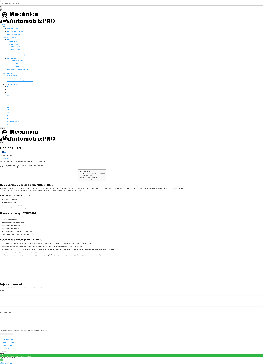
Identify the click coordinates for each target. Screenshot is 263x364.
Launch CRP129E (16, 52)
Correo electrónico (6, 297)
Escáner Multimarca (14, 66)
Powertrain (5, 158)
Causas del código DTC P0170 (88, 177)
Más (3, 24)
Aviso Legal (5, 348)
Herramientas (8, 73)
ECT (8, 116)
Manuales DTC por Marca (14, 34)
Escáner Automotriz (10, 37)
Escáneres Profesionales (16, 60)
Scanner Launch (13, 44)
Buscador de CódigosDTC (14, 28)
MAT (8, 118)
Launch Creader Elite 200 (18, 55)
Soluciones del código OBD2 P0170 (90, 179)
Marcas (9, 39)
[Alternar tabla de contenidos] (103, 171)
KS (7, 101)
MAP (8, 86)
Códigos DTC (8, 26)
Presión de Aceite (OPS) (13, 121)
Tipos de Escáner (12, 58)
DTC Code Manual (7, 339)
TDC (8, 104)
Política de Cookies (7, 345)
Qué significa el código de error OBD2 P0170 (92, 173)
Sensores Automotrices (11, 84)
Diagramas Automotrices (14, 78)
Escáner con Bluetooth (15, 63)
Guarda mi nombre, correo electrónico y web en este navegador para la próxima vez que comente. (24, 330)
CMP (8, 98)
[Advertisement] (131, 267)
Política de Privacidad (8, 342)
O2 (7, 92)
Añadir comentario (6, 312)
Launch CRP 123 (15, 46)
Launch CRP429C (16, 49)
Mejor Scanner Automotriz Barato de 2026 (19, 69)
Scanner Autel (13, 41)
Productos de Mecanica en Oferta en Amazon (20, 81)
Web (1, 305)
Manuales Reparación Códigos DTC (17, 31)
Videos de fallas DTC (12, 75)
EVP (8, 89)
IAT (7, 124)
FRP (8, 107)
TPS (8, 95)
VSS (8, 113)
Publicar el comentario (6, 334)
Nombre (3, 290)
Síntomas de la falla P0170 (87, 175)
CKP (8, 110)
